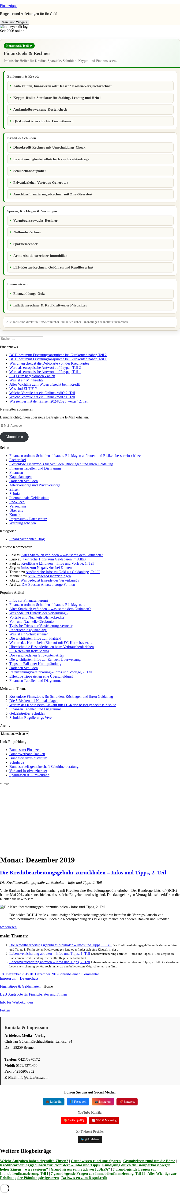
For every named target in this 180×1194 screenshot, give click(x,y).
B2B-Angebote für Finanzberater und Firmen (33, 994)
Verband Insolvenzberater (28, 771)
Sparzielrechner (25, 244)
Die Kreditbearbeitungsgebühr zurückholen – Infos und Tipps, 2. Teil (83, 872)
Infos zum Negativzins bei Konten (46, 568)
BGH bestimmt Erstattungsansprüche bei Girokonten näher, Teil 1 (58, 359)
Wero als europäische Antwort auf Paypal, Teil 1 (45, 372)
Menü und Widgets (14, 22)
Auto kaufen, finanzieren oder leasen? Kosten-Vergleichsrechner (62, 86)
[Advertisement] (90, 818)
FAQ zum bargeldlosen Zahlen (32, 376)
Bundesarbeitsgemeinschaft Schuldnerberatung (44, 767)
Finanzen (16, 472)
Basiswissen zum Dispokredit (84, 1178)
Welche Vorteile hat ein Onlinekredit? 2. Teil (42, 393)
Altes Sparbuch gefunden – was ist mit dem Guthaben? (62, 555)
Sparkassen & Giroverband (29, 775)
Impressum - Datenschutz (28, 519)
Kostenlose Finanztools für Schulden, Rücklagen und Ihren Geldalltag (61, 464)
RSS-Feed (17, 502)
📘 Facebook (78, 1101)
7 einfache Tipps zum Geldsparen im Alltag (54, 559)
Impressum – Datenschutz (19, 978)
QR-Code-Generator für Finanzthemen (43, 121)
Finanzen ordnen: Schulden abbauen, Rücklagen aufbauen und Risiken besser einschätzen (75, 456)
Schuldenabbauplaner (29, 171)
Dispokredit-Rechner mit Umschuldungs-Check (49, 147)
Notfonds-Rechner (27, 232)
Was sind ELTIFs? (23, 389)
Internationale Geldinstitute (29, 498)
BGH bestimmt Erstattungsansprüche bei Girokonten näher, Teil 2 (58, 355)
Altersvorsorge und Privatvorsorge (34, 485)
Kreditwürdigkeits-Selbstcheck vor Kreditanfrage (51, 159)
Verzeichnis (17, 506)
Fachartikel (17, 460)
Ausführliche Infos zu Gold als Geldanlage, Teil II (63, 572)
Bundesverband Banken (27, 754)
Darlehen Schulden (23, 481)
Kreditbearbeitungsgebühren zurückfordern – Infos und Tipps (50, 1165)
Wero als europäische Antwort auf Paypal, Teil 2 (45, 367)
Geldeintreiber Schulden (27, 713)
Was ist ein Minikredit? (26, 380)
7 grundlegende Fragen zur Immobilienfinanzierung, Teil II (98, 1173)
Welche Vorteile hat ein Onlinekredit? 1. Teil (42, 397)
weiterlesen (8, 927)
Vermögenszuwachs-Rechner (35, 220)
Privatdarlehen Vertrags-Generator (40, 182)
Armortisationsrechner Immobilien (40, 255)
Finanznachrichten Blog (27, 539)
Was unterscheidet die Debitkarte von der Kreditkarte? (49, 363)
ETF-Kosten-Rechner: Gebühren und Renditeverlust (53, 267)
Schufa (14, 494)
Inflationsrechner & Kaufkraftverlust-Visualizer (50, 305)
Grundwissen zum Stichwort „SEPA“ (80, 1169)
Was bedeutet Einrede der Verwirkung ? (49, 580)
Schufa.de (16, 762)
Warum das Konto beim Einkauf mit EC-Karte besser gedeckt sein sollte (62, 705)
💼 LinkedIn (53, 1101)
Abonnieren (14, 437)
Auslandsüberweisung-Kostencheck (40, 109)
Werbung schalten (22, 523)
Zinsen (14, 489)
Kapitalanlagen (20, 477)
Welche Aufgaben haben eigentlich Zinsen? (34, 1161)
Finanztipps (8, 6)
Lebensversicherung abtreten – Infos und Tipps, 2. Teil (49, 962)
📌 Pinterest (127, 1101)
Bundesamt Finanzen (25, 750)
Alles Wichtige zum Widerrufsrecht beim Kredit (44, 384)
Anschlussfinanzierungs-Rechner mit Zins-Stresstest (52, 194)
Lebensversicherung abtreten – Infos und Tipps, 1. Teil (49, 953)
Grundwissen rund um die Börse (149, 1161)
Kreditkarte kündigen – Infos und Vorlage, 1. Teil (57, 563)
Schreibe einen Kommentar (79, 974)
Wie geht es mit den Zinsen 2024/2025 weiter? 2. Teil (48, 401)
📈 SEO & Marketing (104, 1120)
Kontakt (15, 515)
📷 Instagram (102, 1101)
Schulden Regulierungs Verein (31, 718)
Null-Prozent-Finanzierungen (49, 576)
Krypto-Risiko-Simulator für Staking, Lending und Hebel (57, 98)
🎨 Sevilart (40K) (74, 1120)
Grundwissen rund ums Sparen (96, 1161)
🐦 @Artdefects (90, 1139)
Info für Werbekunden (16, 1002)
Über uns (16, 510)
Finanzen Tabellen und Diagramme (35, 468)
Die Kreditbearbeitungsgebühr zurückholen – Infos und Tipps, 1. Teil (60, 945)
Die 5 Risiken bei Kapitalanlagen (33, 701)
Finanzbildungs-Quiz (29, 293)
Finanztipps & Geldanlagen (20, 986)
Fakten (5, 1010)
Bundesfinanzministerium (28, 758)
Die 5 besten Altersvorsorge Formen (48, 584)
